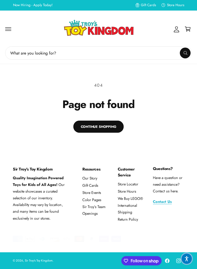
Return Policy (128, 219)
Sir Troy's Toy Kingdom (39, 260)
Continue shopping (98, 126)
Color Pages (91, 199)
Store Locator (128, 184)
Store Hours (175, 5)
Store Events (91, 192)
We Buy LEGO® (130, 198)
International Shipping (127, 209)
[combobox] (98, 53)
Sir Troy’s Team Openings (93, 210)
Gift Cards (148, 5)
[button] (8, 29)
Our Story (89, 178)
